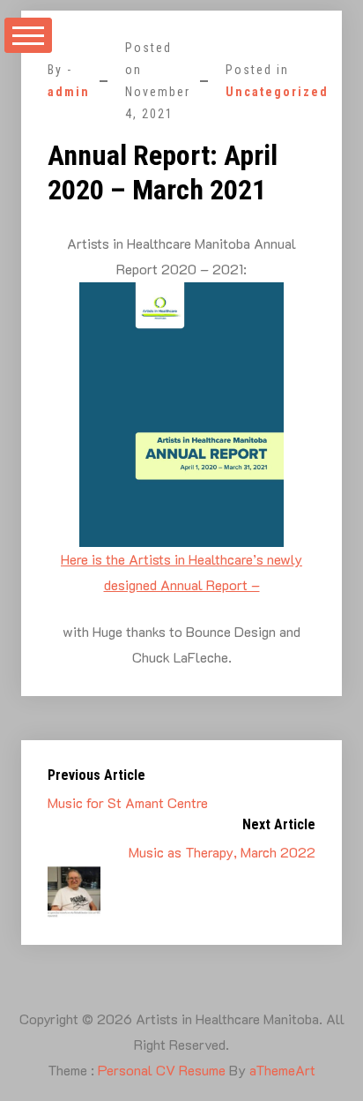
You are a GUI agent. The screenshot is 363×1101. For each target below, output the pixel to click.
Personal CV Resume (162, 1069)
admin (69, 92)
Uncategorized (277, 92)
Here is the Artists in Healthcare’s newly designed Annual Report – (181, 572)
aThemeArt (282, 1069)
